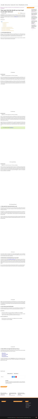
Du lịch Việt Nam (6, 7)
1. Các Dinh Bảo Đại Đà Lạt (5, 22)
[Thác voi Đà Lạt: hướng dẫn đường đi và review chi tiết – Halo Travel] (29, 26)
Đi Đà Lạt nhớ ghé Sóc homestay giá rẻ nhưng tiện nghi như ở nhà (4, 394)
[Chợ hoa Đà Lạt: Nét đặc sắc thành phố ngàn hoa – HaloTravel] (29, 10)
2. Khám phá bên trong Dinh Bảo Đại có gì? (7, 27)
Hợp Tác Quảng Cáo (28, 405)
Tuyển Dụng (27, 407)
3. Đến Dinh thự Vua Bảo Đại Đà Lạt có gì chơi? (7, 28)
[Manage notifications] (36, 417)
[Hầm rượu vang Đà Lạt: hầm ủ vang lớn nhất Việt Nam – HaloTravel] (29, 14)
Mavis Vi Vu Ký (27, 406)
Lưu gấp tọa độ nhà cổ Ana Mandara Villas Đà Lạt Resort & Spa (12, 394)
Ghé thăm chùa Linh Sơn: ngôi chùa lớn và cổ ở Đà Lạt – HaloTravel (21, 394)
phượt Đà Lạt (16, 373)
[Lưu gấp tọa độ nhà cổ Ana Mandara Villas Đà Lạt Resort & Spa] (13, 390)
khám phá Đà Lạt (10, 373)
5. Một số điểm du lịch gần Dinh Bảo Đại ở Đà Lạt (8, 30)
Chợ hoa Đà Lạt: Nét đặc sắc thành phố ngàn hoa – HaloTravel (34, 10)
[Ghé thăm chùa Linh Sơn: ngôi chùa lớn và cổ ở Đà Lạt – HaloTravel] (21, 390)
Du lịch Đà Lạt (10, 7)
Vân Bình (6, 380)
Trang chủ (2, 7)
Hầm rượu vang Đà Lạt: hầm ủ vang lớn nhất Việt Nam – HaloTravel (34, 14)
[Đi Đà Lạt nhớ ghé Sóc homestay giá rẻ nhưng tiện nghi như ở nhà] (4, 390)
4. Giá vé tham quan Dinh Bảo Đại (6, 29)
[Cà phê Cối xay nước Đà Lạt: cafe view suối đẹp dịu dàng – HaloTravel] (29, 21)
